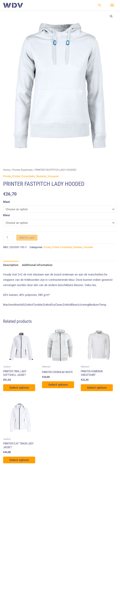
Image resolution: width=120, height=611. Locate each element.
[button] (100, 5)
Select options (19, 387)
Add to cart (26, 237)
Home (6, 169)
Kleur (6, 215)
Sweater (41, 176)
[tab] (10, 265)
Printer (7, 176)
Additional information (37, 265)
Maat (6, 201)
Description (10, 265)
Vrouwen (53, 176)
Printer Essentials (22, 169)
